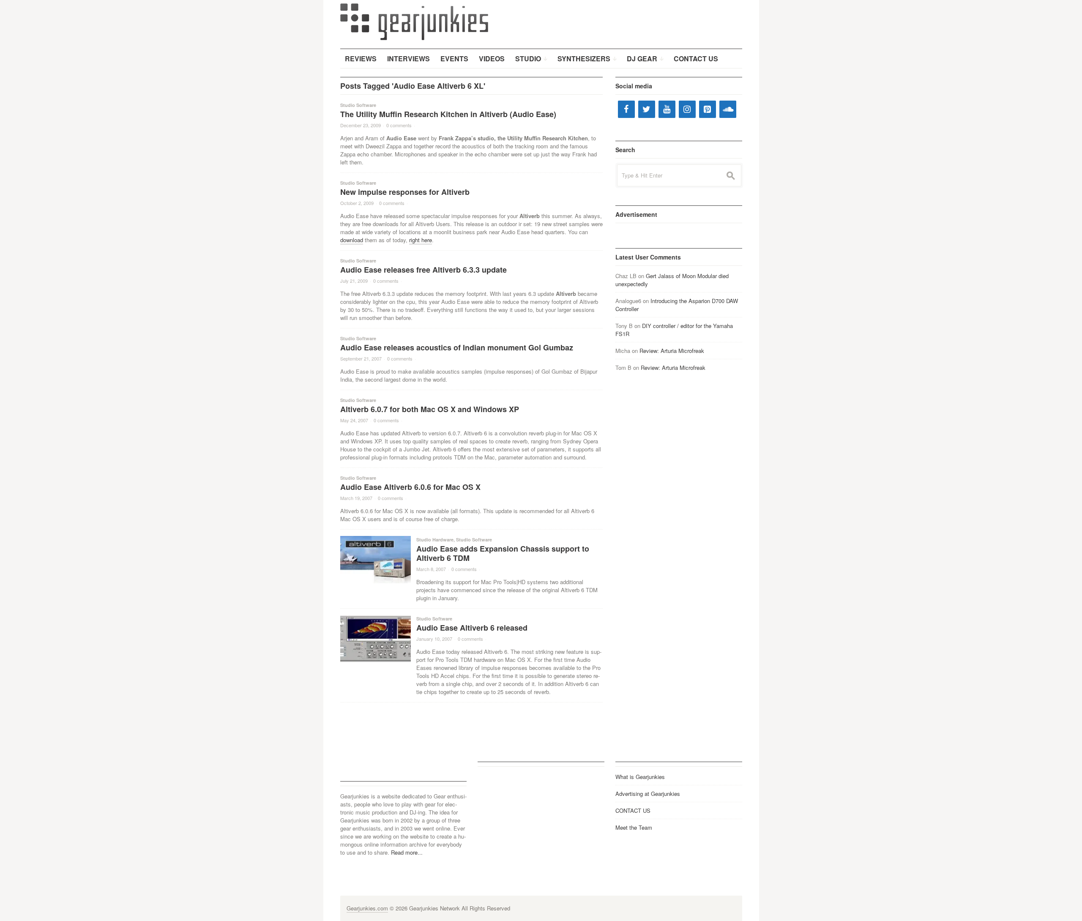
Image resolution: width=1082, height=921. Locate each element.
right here (420, 240)
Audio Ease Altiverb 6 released (471, 627)
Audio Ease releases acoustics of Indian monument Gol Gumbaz (456, 347)
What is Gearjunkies (640, 777)
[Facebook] (626, 109)
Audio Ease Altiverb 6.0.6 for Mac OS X (410, 486)
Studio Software (358, 105)
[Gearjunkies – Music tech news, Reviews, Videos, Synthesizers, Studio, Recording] (414, 21)
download (351, 240)
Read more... (407, 852)
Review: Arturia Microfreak (671, 351)
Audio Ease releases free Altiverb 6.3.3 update (423, 269)
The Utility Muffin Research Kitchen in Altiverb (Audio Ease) (448, 114)
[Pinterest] (707, 109)
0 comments (399, 125)
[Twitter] (646, 109)
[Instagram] (687, 109)
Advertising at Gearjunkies (647, 794)
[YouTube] (666, 109)
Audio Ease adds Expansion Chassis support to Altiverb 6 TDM (502, 553)
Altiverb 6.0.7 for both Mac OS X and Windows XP (429, 409)
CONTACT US (632, 810)
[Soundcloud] (727, 109)
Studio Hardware (435, 539)
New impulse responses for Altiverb (405, 191)
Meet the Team (633, 827)
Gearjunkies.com (367, 908)
